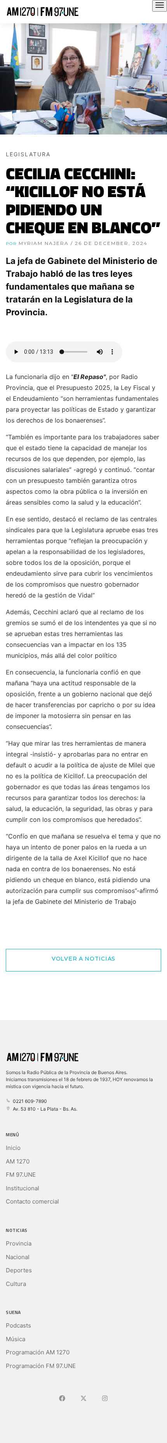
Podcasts (18, 1325)
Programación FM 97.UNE (41, 1366)
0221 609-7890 (28, 1101)
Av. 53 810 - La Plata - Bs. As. (43, 1109)
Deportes (19, 1270)
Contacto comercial (32, 1201)
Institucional (22, 1188)
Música (15, 1339)
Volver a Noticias (83, 958)
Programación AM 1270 (38, 1352)
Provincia (18, 1243)
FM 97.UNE (21, 1174)
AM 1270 (18, 1161)
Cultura (16, 1284)
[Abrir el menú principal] (159, 6)
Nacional (18, 1257)
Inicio (13, 1147)
